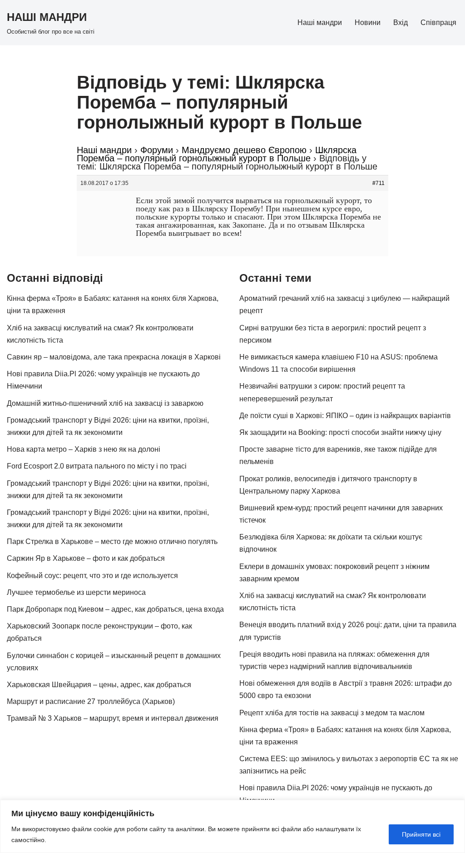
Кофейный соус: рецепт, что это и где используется (92, 575)
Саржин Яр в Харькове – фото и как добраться (86, 558)
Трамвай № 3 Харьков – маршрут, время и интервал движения (112, 718)
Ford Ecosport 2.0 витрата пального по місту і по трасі (97, 466)
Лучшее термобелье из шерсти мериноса (76, 592)
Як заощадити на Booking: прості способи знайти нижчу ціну (340, 432)
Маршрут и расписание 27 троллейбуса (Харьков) (91, 701)
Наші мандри (319, 22)
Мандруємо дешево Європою (244, 150)
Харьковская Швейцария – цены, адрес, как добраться (99, 684)
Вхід (400, 22)
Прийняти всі (421, 834)
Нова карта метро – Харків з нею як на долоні (83, 449)
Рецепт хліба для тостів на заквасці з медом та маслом (332, 713)
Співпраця (438, 22)
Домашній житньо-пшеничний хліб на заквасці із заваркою (105, 403)
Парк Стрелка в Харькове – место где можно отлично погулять (112, 541)
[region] (232, 826)
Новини (368, 22)
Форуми (156, 150)
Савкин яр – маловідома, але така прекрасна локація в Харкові (114, 357)
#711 (378, 183)
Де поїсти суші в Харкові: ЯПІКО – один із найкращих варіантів (345, 415)
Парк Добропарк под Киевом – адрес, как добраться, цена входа (115, 609)
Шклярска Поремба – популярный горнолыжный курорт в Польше (216, 154)
